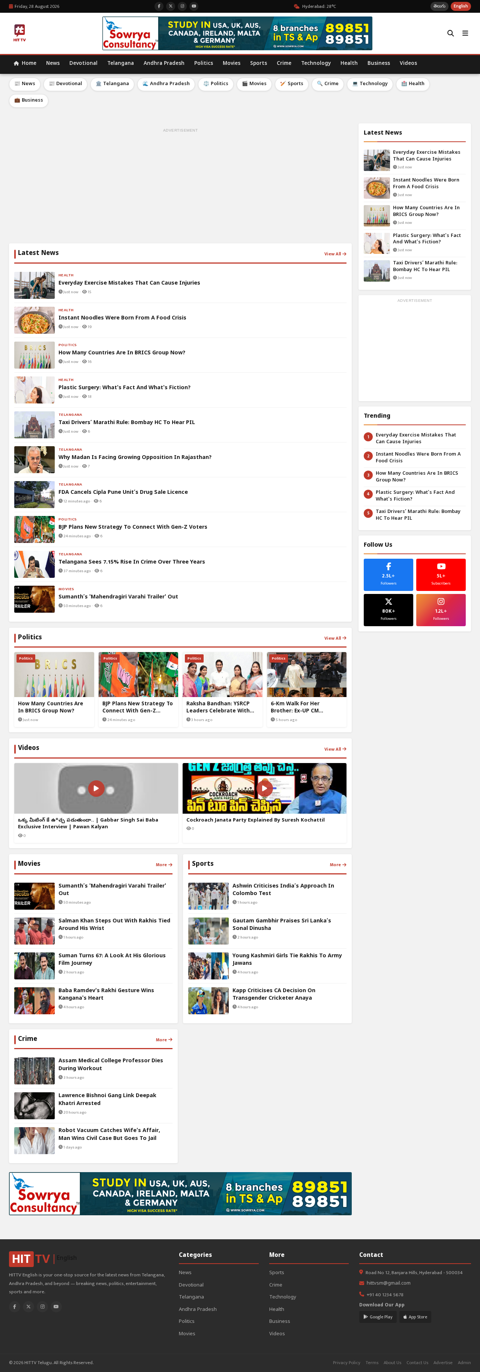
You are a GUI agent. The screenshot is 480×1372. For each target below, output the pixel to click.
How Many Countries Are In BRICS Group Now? (426, 211)
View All (332, 254)
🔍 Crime (328, 84)
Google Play (381, 1317)
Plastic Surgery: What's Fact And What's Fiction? (427, 239)
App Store (418, 1317)
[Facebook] (14, 1306)
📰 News (24, 84)
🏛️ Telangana (112, 84)
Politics (203, 63)
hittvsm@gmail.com (389, 1284)
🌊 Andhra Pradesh (166, 84)
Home (28, 63)
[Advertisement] (180, 187)
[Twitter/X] (28, 1306)
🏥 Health (412, 84)
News (53, 63)
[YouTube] (56, 1306)
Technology (316, 63)
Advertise (443, 1363)
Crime (284, 63)
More (161, 864)
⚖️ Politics (215, 84)
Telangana (120, 63)
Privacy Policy (346, 1363)
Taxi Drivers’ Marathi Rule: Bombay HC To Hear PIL (425, 266)
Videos (408, 63)
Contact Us (417, 1363)
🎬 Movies (254, 84)
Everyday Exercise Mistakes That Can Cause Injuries (426, 156)
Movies (231, 63)
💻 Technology (370, 84)
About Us (392, 1363)
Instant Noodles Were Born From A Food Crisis (426, 183)
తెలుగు (440, 6)
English (461, 6)
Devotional (83, 63)
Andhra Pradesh (164, 63)
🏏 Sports (291, 84)
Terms (372, 1363)
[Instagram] (42, 1306)
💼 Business (28, 100)
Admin (464, 1363)
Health (349, 63)
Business (379, 63)
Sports (258, 63)
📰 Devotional (65, 84)
